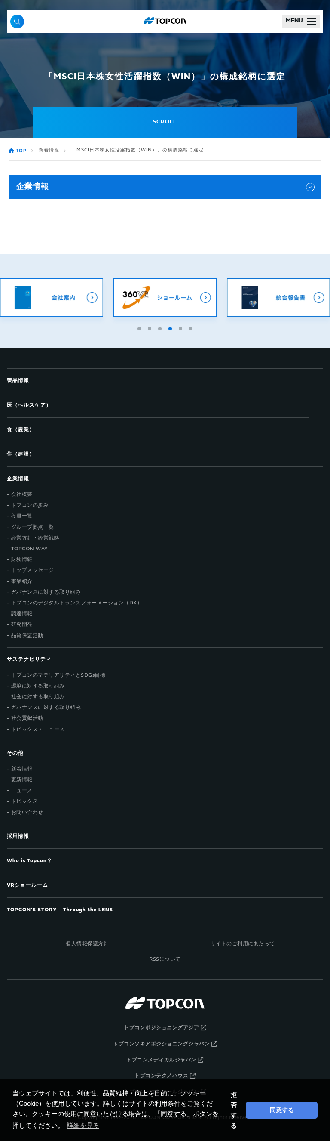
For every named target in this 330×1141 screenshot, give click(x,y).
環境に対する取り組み (38, 686)
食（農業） (21, 429)
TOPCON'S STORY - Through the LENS (60, 910)
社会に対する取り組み (38, 697)
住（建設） (21, 454)
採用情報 (18, 836)
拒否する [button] (234, 1110)
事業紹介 (22, 581)
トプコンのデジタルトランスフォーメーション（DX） (77, 603)
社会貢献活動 (27, 718)
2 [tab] (150, 327)
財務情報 (22, 559)
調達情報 (22, 614)
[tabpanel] (165, 297)
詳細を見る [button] (83, 1125)
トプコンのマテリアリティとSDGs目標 (58, 675)
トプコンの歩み (30, 505)
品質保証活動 (27, 635)
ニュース (22, 790)
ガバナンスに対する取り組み (46, 592)
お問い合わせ (27, 812)
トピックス (24, 801)
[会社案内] (51, 297)
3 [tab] (160, 327)
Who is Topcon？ (29, 860)
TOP (21, 151)
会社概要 (22, 494)
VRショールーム (27, 885)
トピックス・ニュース (38, 729)
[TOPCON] (165, 21)
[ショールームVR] (165, 297)
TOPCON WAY (29, 549)
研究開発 (22, 624)
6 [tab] (191, 327)
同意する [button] (282, 1110)
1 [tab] (140, 327)
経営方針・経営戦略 (35, 538)
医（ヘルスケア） (29, 405)
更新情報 (22, 780)
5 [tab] (181, 327)
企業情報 (32, 187)
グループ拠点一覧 (32, 527)
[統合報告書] (278, 297)
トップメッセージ (32, 570)
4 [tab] (171, 327)
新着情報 (49, 150)
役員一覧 (22, 516)
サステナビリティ (29, 659)
